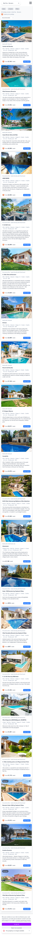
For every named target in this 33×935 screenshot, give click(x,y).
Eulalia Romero (7, 850)
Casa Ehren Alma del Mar (10, 135)
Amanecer (5, 546)
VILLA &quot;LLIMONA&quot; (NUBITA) (14, 720)
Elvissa (4, 323)
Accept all (16, 924)
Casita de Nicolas (7, 46)
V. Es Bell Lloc (6, 225)
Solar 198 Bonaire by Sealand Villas (13, 591)
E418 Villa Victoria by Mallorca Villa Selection (16, 501)
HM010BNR (5, 178)
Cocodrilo (5, 456)
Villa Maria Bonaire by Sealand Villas (13, 895)
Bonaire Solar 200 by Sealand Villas (13, 805)
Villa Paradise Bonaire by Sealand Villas (14, 633)
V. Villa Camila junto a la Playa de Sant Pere (15, 762)
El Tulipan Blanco (7, 411)
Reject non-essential (16, 928)
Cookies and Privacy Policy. (23, 921)
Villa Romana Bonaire (9, 91)
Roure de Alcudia (7, 368)
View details (27, 61)
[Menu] (30, 3)
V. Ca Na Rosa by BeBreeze (10, 676)
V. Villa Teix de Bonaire (9, 274)
